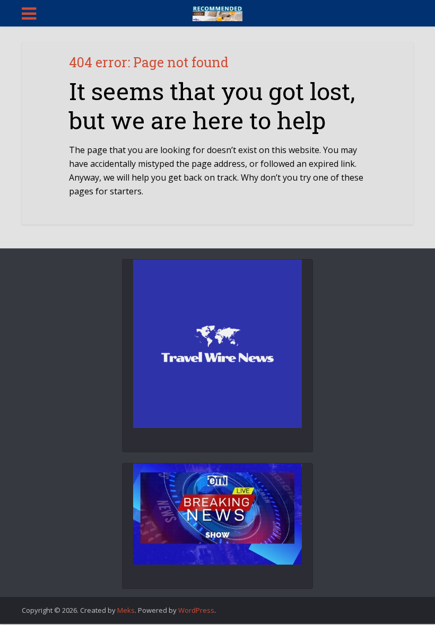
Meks (126, 610)
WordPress (196, 610)
